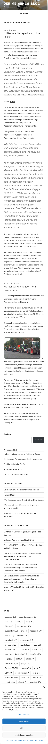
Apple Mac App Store (13, 469)
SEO (8, 673)
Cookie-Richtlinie (11, 741)
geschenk (11, 640)
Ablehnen (24, 728)
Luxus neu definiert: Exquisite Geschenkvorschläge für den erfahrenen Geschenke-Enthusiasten (20, 567)
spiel (36, 673)
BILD (12, 101)
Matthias (7, 532)
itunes (36, 649)
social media (22, 673)
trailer (25, 677)
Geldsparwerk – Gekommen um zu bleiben (21, 490)
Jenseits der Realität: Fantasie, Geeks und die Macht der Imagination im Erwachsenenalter (22, 556)
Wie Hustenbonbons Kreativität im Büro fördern (24, 500)
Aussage (19, 135)
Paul (5, 545)
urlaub (22, 682)
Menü (25, 13)
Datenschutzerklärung (26, 741)
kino (8, 654)
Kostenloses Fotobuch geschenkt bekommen (23, 459)
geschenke (26, 640)
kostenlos (21, 654)
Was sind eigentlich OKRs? (22, 540)
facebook (36, 631)
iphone (10, 649)
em (24, 631)
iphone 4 (24, 649)
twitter (37, 677)
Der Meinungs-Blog (22, 3)
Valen (6, 587)
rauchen (26, 668)
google (25, 645)
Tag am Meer (9, 495)
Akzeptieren (24, 721)
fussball (22, 636)
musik (30, 659)
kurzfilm (36, 654)
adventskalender (28, 617)
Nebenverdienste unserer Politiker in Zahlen (22, 454)
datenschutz (24, 626)
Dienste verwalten (23, 714)
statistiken (11, 677)
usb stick (35, 682)
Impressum (39, 741)
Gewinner (10, 645)
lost (19, 659)
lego (9, 659)
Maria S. (7, 564)
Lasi (5, 553)
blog (30, 621)
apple (19, 621)
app (8, 621)
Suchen (7, 434)
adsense (10, 617)
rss (37, 668)
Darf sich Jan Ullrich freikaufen (16, 474)
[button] (44, 687)
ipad (37, 645)
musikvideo (11, 663)
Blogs (9, 626)
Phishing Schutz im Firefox (14, 464)
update (10, 682)
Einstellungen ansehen (24, 735)
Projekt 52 (11, 668)
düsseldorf (11, 631)
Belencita (8, 576)
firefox (9, 636)
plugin (25, 663)
